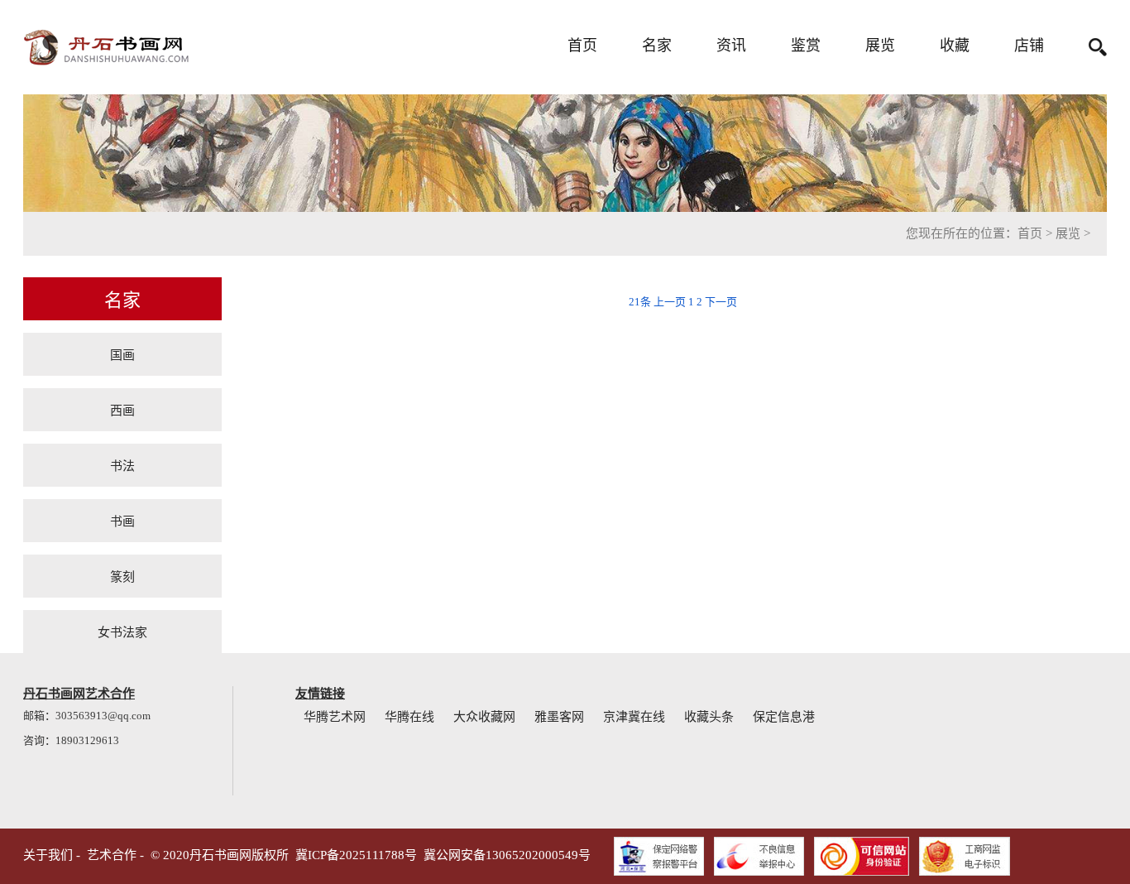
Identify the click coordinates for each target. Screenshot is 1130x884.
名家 (657, 45)
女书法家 (122, 631)
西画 (122, 409)
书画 (122, 520)
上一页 (670, 301)
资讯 (731, 45)
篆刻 (122, 575)
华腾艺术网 (335, 716)
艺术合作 (111, 855)
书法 (122, 464)
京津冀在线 (634, 716)
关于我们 (48, 855)
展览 (880, 45)
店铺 (1029, 45)
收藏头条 (709, 716)
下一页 (721, 301)
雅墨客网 (559, 716)
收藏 (955, 45)
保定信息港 (784, 716)
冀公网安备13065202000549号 (507, 855)
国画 (122, 354)
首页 (582, 45)
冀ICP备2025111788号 (356, 855)
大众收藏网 (484, 716)
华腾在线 (409, 716)
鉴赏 (806, 45)
